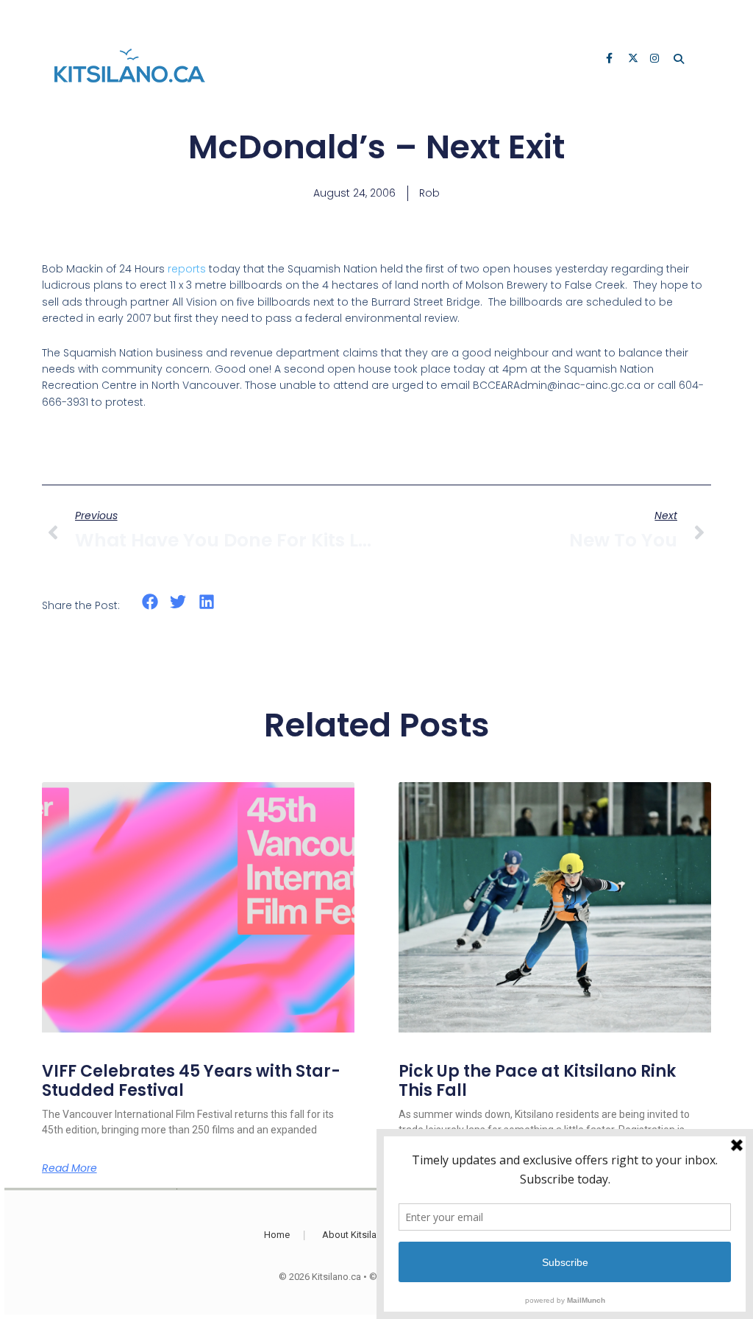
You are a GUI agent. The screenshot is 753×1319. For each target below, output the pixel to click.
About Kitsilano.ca (361, 1234)
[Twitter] (634, 59)
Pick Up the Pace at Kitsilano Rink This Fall (537, 1081)
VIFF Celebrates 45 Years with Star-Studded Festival (191, 1081)
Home (277, 1234)
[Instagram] (656, 59)
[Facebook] (612, 59)
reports (187, 268)
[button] (150, 602)
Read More (69, 1168)
